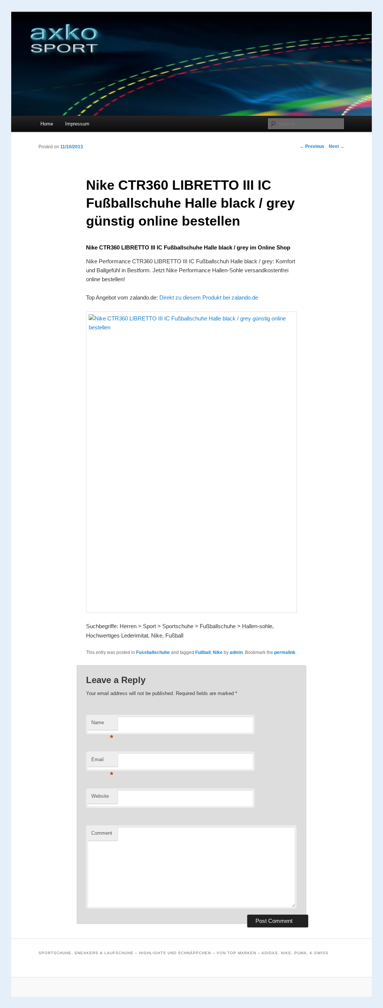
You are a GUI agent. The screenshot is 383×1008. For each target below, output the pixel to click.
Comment (101, 833)
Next (336, 146)
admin (236, 652)
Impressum (77, 124)
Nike (218, 652)
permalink (284, 652)
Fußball (203, 652)
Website (100, 796)
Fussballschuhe (153, 652)
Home (46, 124)
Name (102, 725)
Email (102, 762)
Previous (312, 146)
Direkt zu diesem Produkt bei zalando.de (208, 297)
